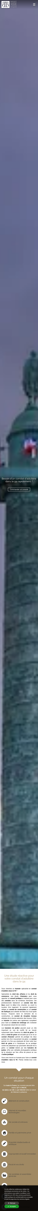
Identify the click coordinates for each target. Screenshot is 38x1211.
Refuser (12, 1203)
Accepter (13, 1206)
